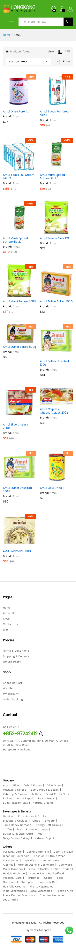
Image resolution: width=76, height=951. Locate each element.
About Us (9, 613)
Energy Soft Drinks (48, 824)
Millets (36, 794)
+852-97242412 (20, 733)
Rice (16, 785)
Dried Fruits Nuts (57, 794)
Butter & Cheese (37, 829)
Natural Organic (43, 802)
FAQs (6, 618)
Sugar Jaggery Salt (15, 802)
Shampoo (26, 882)
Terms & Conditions (16, 650)
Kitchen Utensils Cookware (36, 864)
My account (11, 693)
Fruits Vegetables (41, 886)
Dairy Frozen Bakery (16, 838)
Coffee (7, 829)
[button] (10, 105)
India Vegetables (14, 890)
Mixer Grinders (13, 868)
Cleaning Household (16, 855)
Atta (5, 785)
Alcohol (8, 864)
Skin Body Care (48, 882)
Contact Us (10, 624)
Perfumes (33, 877)
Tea (19, 829)
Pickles (7, 798)
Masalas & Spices (14, 789)
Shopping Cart (12, 682)
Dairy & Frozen (63, 851)
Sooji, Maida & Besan (45, 789)
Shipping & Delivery (16, 656)
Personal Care (12, 851)
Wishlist (8, 688)
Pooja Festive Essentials (19, 895)
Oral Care (9, 882)
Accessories (11, 860)
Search (68, 22)
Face (60, 877)
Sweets (50, 820)
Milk (40, 833)
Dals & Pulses (33, 785)
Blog (5, 629)
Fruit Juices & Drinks (32, 816)
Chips (36, 820)
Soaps (48, 877)
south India (10, 899)
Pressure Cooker (38, 868)
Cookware (65, 864)
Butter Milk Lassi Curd (18, 833)
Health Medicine (14, 873)
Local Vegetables (41, 890)
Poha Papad (25, 798)
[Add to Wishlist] (28, 105)
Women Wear (50, 860)
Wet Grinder (62, 868)
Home (7, 607)
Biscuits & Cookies (15, 820)
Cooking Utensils (38, 851)
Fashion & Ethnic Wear (49, 855)
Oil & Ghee (54, 785)
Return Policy (12, 661)
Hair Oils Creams (14, 886)
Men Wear (30, 860)
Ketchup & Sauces (15, 794)
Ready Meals (46, 798)
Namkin (8, 816)
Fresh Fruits (65, 890)
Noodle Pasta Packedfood (47, 873)
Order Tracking (13, 699)
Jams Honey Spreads (17, 824)
